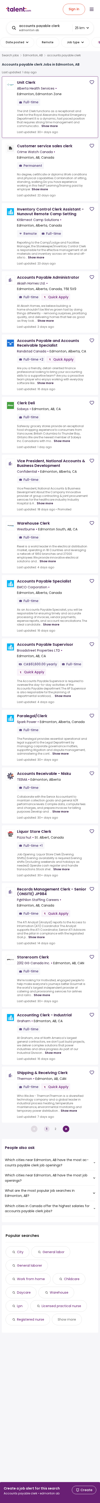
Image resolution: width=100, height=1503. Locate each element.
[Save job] (92, 82)
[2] (66, 1129)
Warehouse (59, 1292)
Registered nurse (30, 1319)
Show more (49, 126)
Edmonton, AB (33, 55)
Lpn (20, 1306)
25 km (80, 28)
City (20, 1252)
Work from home (31, 1279)
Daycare (24, 1292)
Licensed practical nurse (61, 1306)
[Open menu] (91, 9)
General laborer (29, 1265)
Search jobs (10, 55)
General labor (53, 1252)
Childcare (72, 1279)
